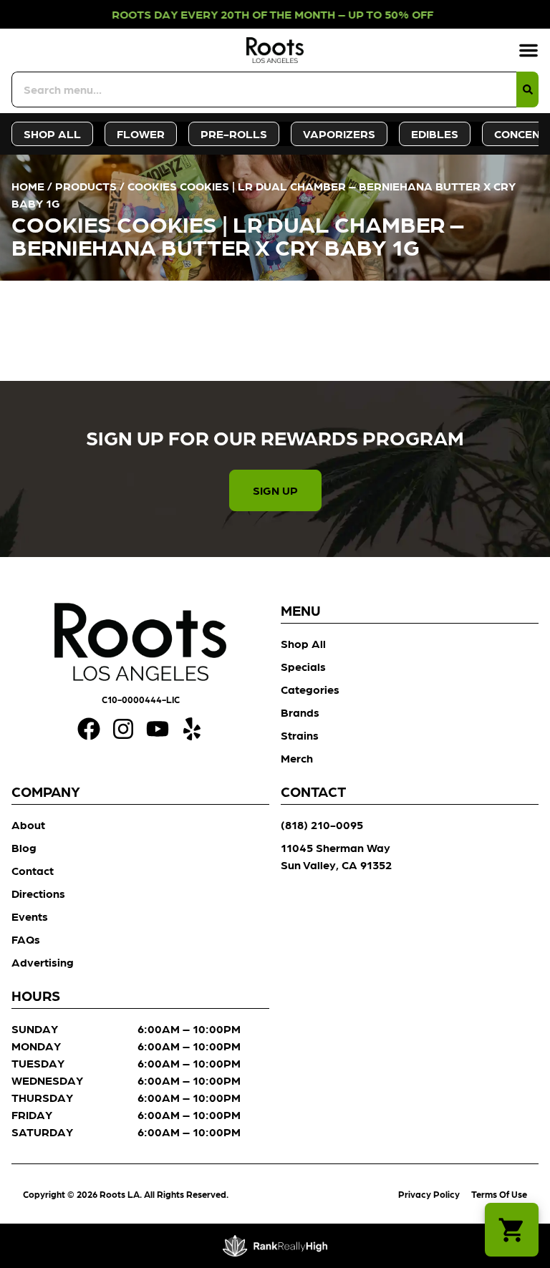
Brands (300, 712)
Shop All (303, 643)
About (28, 824)
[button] (528, 50)
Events (29, 916)
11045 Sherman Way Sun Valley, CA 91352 (336, 856)
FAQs (25, 939)
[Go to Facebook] (88, 728)
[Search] (527, 89)
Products (86, 186)
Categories (310, 689)
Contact (32, 870)
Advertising (42, 962)
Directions (38, 893)
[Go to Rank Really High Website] (275, 1246)
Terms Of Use (499, 1194)
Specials (303, 666)
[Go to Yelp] (191, 728)
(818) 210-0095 (322, 824)
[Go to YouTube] (157, 728)
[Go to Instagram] (123, 728)
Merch (297, 758)
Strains (300, 735)
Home (27, 186)
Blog (24, 847)
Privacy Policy (429, 1194)
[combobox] (263, 89)
